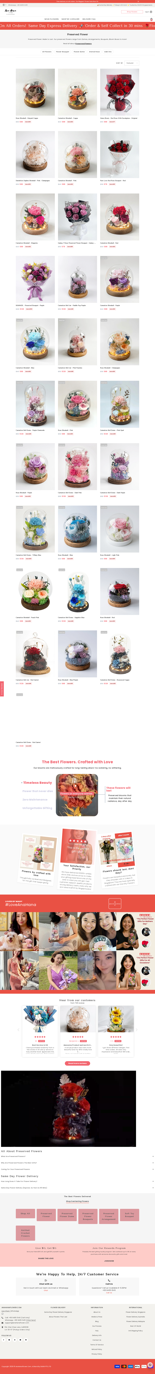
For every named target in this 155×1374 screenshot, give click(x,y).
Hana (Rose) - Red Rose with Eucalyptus (118, 118)
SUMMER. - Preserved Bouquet (30, 305)
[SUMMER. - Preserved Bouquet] (35, 279)
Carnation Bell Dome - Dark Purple (112, 493)
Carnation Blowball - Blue (25, 368)
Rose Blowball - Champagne (110, 368)
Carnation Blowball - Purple (110, 305)
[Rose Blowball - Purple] (35, 466)
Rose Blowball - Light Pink (109, 555)
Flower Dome (79, 52)
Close (138, 1)
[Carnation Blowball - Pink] (77, 154)
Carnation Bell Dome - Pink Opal (112, 430)
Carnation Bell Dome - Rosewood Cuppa (114, 680)
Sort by (119, 63)
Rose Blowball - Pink (65, 430)
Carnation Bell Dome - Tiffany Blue (28, 555)
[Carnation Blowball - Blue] (35, 341)
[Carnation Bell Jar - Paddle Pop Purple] (77, 279)
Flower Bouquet (62, 52)
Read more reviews (77, 1063)
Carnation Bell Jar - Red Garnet (27, 680)
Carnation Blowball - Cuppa (68, 118)
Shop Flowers (132, 12)
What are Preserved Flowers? (13, 1156)
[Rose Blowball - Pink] (77, 404)
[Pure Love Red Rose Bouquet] (119, 154)
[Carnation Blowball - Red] (119, 216)
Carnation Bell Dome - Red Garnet (28, 742)
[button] (131, 63)
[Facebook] (4, 1340)
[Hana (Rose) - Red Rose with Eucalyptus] (119, 92)
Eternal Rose (94, 52)
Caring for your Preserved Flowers (15, 1169)
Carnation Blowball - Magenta (27, 243)
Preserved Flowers (83, 44)
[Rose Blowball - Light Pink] (119, 529)
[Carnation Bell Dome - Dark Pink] (77, 466)
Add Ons (108, 52)
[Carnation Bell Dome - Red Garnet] (35, 716)
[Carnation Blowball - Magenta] (35, 216)
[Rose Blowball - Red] (119, 591)
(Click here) (31, 1320)
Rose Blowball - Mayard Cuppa (27, 118)
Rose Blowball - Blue (65, 555)
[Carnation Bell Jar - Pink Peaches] (77, 341)
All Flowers (46, 52)
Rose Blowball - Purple (24, 493)
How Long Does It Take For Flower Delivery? (19, 1181)
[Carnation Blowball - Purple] (119, 279)
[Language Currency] (5, 5)
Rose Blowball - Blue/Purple (68, 680)
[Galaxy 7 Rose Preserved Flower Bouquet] (77, 216)
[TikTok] (20, 1340)
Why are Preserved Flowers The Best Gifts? (19, 1163)
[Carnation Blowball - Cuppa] (77, 92)
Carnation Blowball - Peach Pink (27, 617)
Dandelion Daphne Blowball (33, 181)
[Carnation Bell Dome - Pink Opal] (119, 404)
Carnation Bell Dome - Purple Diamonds (30, 430)
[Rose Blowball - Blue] (77, 529)
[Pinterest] (15, 1340)
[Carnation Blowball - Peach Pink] (35, 591)
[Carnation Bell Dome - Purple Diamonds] (35, 404)
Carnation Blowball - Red (109, 243)
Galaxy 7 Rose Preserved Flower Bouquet (76, 243)
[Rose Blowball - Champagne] (119, 341)
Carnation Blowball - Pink (67, 181)
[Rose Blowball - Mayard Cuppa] (35, 92)
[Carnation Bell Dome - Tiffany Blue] (35, 529)
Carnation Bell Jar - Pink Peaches (70, 368)
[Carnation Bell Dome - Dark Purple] (119, 466)
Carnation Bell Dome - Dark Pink (70, 493)
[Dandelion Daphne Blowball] (35, 154)
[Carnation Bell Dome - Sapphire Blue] (77, 591)
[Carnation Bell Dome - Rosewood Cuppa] (119, 653)
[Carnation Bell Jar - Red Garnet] (35, 653)
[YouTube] (26, 1340)
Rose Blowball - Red (107, 617)
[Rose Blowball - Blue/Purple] (77, 653)
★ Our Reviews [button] (2, 689)
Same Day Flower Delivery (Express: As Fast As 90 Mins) (24, 1188)
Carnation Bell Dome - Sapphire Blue (71, 617)
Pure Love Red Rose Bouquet (113, 181)
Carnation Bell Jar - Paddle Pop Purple (72, 305)
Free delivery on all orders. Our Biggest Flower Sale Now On (77, 1)
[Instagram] (9, 1340)
